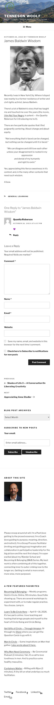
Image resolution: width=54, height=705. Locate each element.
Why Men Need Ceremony (17, 652)
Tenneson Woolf (22, 16)
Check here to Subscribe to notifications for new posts (26, 353)
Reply (16, 235)
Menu (28, 27)
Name (7, 299)
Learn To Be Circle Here (15, 612)
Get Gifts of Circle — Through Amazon (22, 628)
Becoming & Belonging (15, 591)
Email (7, 313)
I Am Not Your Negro (14, 115)
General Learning (18, 196)
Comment (10, 261)
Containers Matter (13, 668)
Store (18, 632)
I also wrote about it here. (23, 645)
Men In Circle (10, 642)
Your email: (9, 433)
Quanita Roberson (23, 219)
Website (8, 327)
